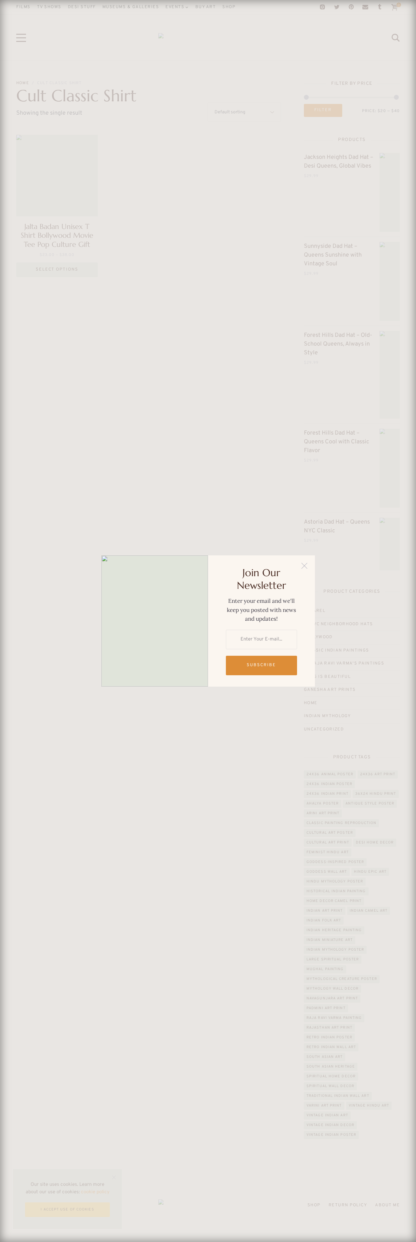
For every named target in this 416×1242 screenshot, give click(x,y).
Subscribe (261, 665)
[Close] (304, 566)
